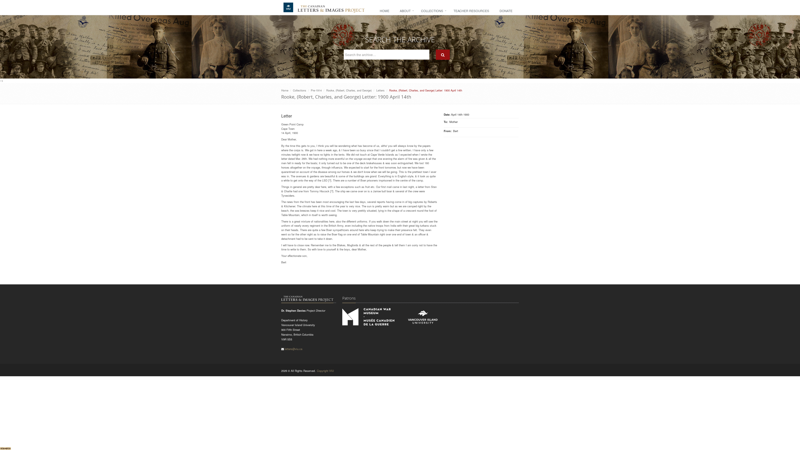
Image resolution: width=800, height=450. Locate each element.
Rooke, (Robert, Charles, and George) (349, 90)
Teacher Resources (471, 11)
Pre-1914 (316, 90)
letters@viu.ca (293, 349)
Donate (506, 11)
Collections (432, 11)
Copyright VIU (325, 371)
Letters (380, 90)
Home (384, 11)
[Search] (443, 55)
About (405, 11)
